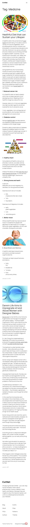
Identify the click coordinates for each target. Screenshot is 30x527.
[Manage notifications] (26, 523)
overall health (17, 86)
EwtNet (4, 3)
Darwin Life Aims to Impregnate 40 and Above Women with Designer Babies (12, 309)
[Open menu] (27, 3)
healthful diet (11, 120)
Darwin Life (5, 317)
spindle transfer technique (15, 344)
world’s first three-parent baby (18, 342)
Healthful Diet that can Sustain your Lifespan (14, 35)
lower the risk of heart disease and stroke (14, 172)
